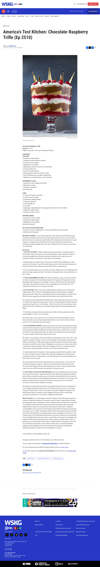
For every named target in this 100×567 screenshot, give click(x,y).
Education (21, 16)
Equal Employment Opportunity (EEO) (65, 531)
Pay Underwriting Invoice (82, 535)
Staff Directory (59, 524)
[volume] (8, 11)
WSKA (19, 556)
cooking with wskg (57, 458)
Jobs (36, 535)
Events (47, 16)
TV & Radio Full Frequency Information (85, 521)
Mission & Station (39, 524)
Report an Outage (80, 528)
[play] (3, 11)
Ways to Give (39, 16)
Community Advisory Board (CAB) (43, 531)
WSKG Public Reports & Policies (63, 528)
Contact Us (58, 521)
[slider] (10, 11)
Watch (14, 16)
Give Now (94, 4)
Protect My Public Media (61, 535)
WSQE (20, 555)
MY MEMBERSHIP (82, 4)
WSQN (11, 556)
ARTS (27, 16)
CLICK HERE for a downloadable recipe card (36, 434)
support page (64, 447)
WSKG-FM (7, 555)
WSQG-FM (16, 555)
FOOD (32, 16)
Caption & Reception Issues (83, 524)
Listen (8, 16)
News (3, 16)
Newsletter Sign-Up (81, 531)
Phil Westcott (12, 46)
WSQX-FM (11, 555)
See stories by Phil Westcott (32, 473)
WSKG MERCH (55, 16)
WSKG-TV (15, 556)
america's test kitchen (43, 458)
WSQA (24, 555)
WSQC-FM (7, 556)
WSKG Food (6, 26)
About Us (37, 521)
